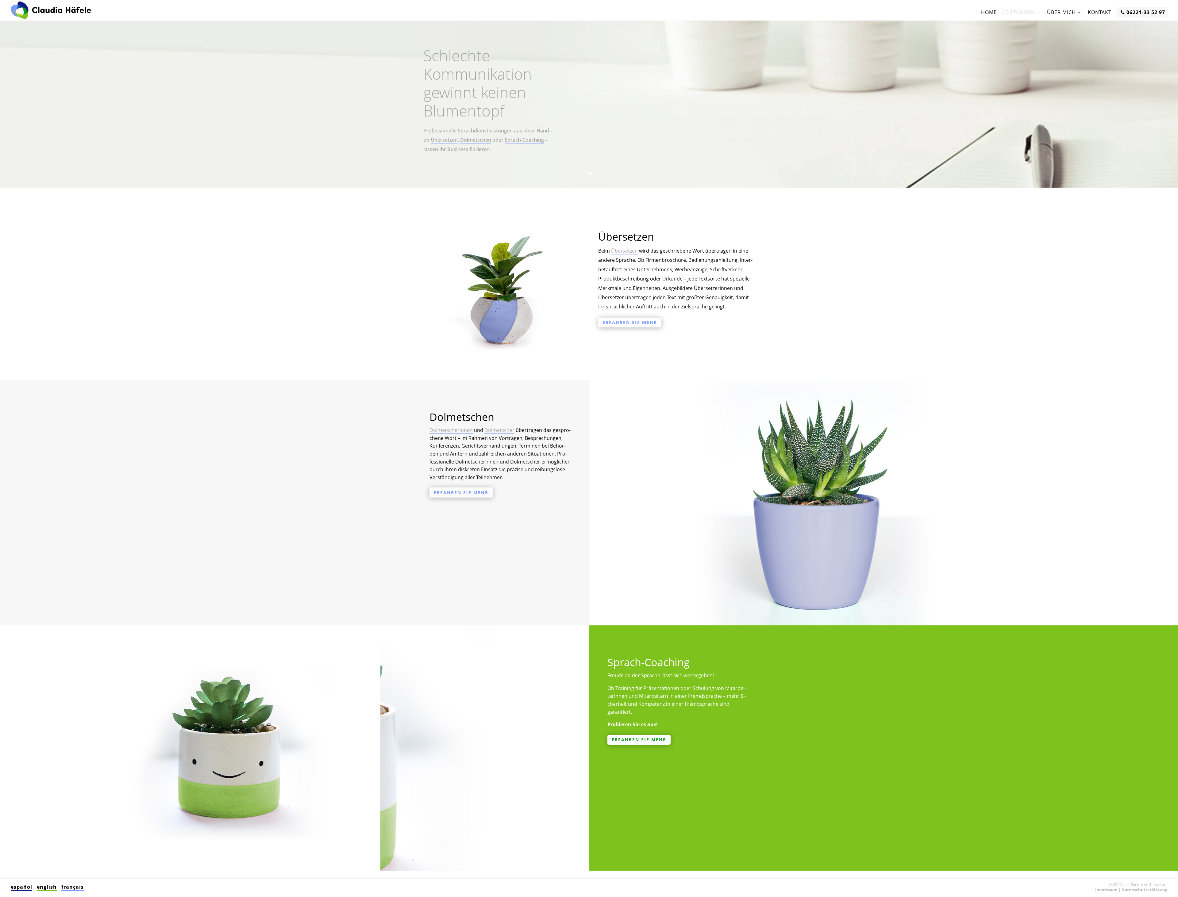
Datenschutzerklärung (1144, 889)
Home (989, 12)
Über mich (1061, 12)
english (47, 887)
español (21, 887)
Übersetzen (444, 139)
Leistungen (1019, 12)
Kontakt (1099, 12)
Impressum (1106, 889)
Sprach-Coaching (524, 139)
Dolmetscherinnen (451, 430)
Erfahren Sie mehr (629, 322)
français (72, 887)
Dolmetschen (475, 139)
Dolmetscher (499, 430)
